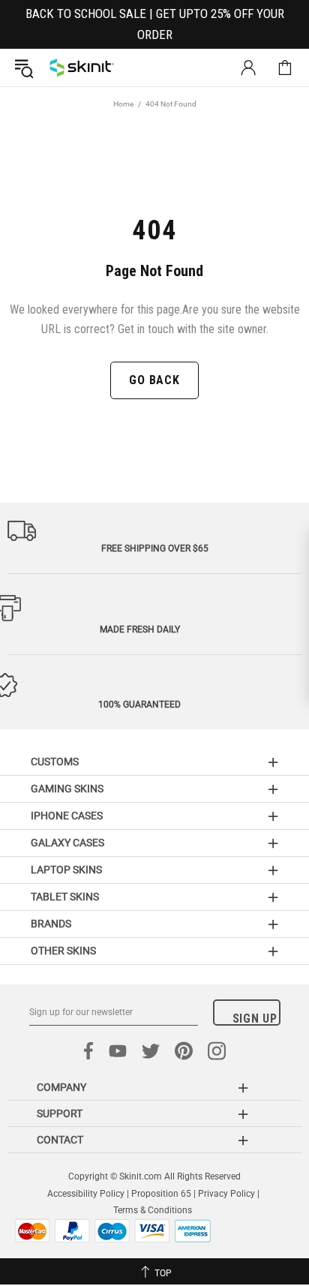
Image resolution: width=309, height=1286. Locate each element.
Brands (51, 924)
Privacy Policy (226, 1193)
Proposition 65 (161, 1193)
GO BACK (154, 380)
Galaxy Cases (67, 843)
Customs (55, 762)
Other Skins (63, 951)
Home (123, 104)
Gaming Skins (67, 789)
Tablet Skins (65, 897)
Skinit (82, 67)
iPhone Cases (67, 816)
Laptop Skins (66, 870)
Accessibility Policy (85, 1193)
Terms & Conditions (152, 1210)
